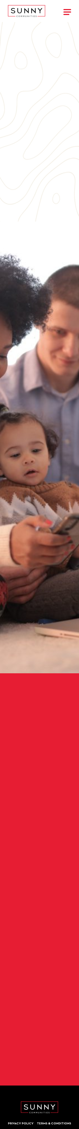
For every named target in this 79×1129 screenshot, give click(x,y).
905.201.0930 (18, 161)
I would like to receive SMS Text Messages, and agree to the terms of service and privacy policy (39, 1044)
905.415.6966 (18, 135)
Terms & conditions (54, 1123)
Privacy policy (21, 1123)
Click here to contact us (39, 696)
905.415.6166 (18, 120)
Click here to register (39, 719)
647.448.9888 (18, 207)
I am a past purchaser (32, 959)
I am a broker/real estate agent (42, 972)
